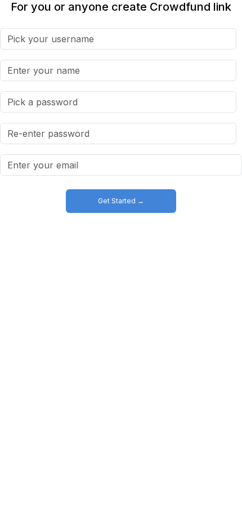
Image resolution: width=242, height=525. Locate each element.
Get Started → (121, 201)
